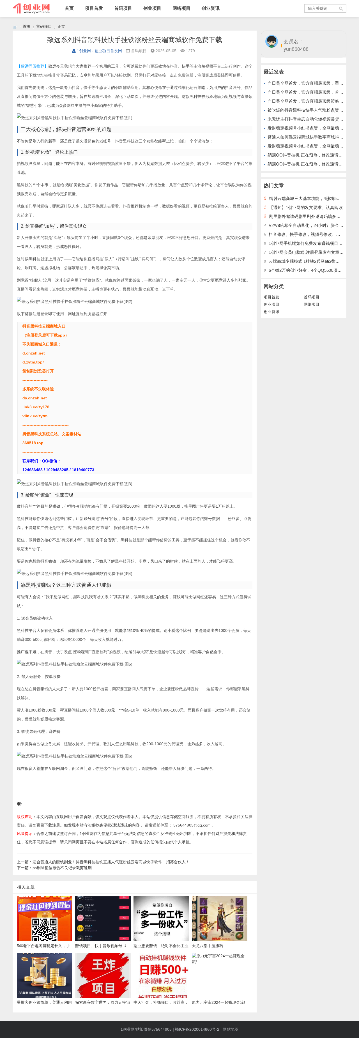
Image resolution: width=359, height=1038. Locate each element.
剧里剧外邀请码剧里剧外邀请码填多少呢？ (309, 216)
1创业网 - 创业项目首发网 (99, 51)
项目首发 (94, 8)
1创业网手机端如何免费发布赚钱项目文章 (308, 243)
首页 (69, 8)
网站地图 (230, 1029)
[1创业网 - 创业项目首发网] (15, 26)
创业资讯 (211, 8)
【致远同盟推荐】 (32, 66)
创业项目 (152, 8)
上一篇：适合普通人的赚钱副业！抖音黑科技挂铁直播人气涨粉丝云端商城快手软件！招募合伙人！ (103, 862)
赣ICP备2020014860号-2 (197, 1029)
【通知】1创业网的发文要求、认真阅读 (306, 207)
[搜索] (341, 8)
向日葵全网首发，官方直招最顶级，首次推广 (310, 92)
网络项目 (181, 8)
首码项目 (123, 8)
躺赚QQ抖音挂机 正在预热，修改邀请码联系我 (311, 155)
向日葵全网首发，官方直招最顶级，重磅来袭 (310, 83)
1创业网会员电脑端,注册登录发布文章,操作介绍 (313, 252)
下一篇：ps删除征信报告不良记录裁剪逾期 (54, 868)
